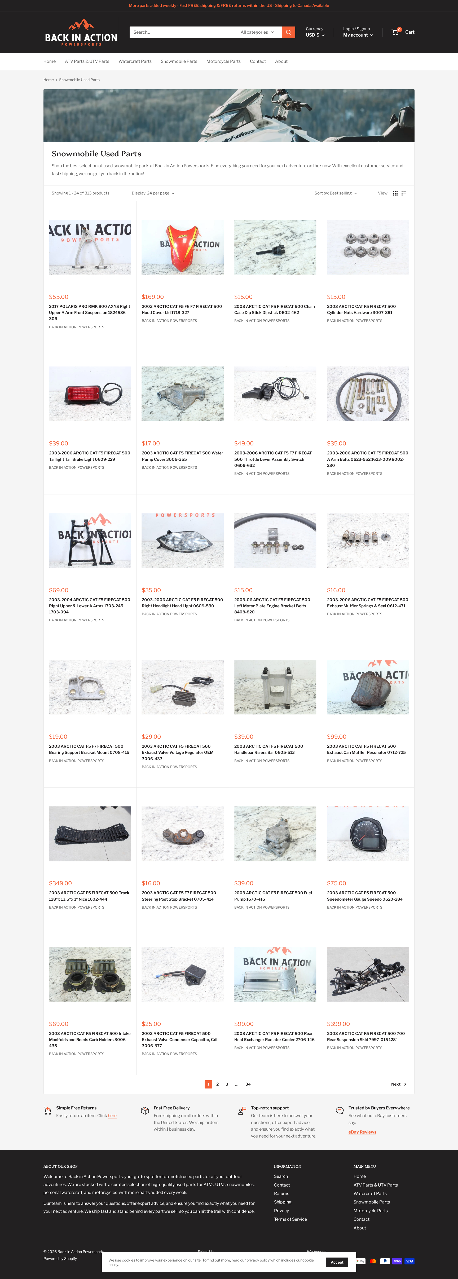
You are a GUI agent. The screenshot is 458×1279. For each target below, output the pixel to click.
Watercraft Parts (135, 61)
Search (281, 1176)
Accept (337, 1262)
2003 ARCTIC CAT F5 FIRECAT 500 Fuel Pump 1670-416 (273, 896)
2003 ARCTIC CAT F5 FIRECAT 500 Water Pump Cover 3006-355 (182, 456)
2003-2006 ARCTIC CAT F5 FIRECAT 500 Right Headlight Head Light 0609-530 (182, 603)
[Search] (288, 32)
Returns (281, 1193)
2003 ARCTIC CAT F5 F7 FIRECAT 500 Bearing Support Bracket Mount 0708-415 (89, 749)
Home (49, 61)
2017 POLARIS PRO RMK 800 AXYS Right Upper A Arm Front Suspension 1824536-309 (89, 312)
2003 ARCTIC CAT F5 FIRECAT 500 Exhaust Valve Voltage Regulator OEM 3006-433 (178, 752)
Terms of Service (290, 1219)
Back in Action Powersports (76, 327)
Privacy (281, 1210)
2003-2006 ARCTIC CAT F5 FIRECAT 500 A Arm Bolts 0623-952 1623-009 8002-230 (367, 459)
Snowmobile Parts (179, 61)
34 (248, 1084)
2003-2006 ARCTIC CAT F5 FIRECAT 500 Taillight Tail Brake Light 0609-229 (89, 456)
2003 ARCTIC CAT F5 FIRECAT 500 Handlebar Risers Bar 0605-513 (268, 749)
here (112, 1115)
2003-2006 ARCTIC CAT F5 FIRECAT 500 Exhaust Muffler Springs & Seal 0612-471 (367, 603)
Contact (258, 61)
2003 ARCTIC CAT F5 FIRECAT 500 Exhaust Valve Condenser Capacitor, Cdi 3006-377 (179, 1039)
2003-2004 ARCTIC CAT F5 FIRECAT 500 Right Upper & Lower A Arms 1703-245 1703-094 (89, 606)
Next (395, 1084)
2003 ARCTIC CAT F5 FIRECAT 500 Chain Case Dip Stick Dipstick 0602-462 (274, 309)
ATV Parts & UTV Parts (87, 61)
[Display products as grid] (395, 193)
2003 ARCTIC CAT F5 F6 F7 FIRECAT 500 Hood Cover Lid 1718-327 (182, 309)
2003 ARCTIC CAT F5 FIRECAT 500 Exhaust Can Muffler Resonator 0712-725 (366, 749)
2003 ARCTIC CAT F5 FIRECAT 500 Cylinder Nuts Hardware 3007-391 (361, 309)
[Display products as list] (404, 193)
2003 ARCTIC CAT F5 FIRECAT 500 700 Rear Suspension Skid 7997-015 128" (366, 1036)
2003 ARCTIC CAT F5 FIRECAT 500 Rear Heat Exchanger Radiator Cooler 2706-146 (274, 1036)
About (281, 61)
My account (356, 35)
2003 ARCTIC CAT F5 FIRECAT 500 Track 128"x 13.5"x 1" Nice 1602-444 (89, 896)
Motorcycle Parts (223, 61)
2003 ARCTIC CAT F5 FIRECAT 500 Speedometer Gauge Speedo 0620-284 (365, 896)
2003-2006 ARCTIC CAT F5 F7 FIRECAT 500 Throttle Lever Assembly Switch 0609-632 (273, 459)
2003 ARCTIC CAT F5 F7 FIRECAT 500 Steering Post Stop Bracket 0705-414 (179, 896)
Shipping (283, 1202)
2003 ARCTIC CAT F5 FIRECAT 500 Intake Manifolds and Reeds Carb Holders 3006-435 (90, 1039)
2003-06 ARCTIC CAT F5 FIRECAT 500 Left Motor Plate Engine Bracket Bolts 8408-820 (272, 606)
